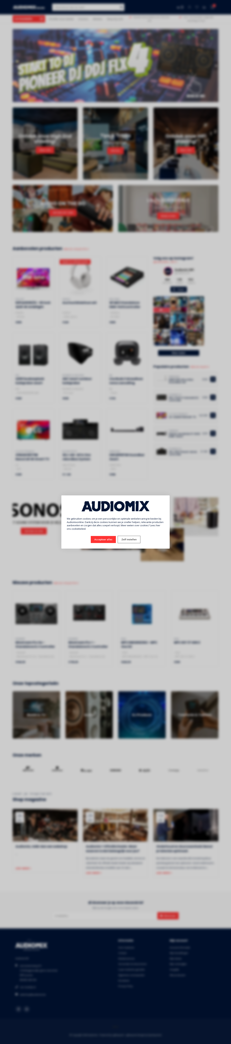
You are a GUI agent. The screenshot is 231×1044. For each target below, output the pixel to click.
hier (158, 525)
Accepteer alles (103, 539)
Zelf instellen (129, 539)
